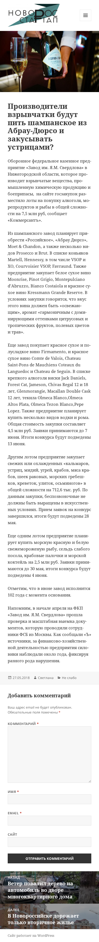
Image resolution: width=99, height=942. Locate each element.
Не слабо (69, 677)
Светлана (46, 677)
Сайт (12, 834)
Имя (13, 791)
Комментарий (23, 723)
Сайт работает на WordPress (31, 935)
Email (15, 813)
